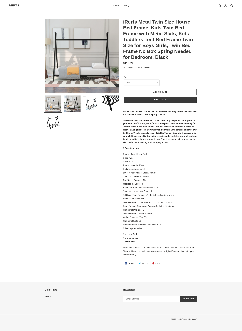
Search (48, 296)
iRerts (13, 5)
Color (126, 77)
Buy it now (160, 100)
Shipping (127, 67)
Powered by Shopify (189, 319)
